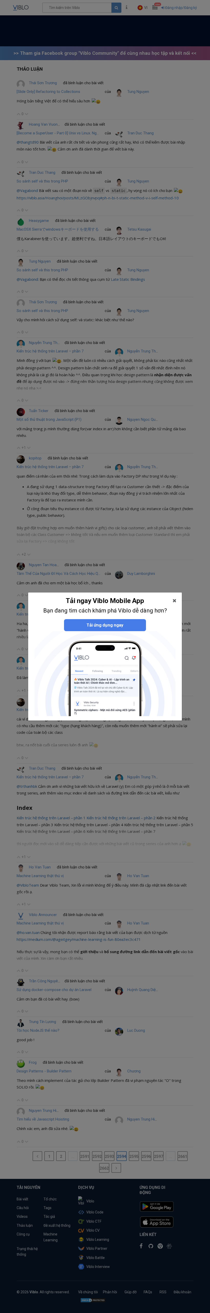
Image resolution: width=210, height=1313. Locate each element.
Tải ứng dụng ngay (105, 625)
